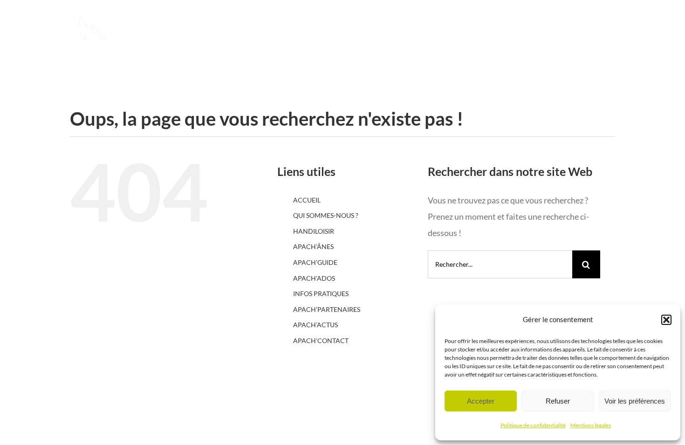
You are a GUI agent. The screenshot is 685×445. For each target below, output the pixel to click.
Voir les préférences (634, 401)
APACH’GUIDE (315, 262)
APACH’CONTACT (321, 340)
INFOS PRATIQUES (321, 293)
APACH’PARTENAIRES (326, 309)
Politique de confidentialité (533, 425)
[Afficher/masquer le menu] (637, 53)
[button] (666, 319)
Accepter (480, 401)
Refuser (558, 401)
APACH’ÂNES (313, 246)
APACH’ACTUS (315, 325)
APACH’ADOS (314, 278)
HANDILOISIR (313, 231)
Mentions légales (590, 425)
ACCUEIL (307, 200)
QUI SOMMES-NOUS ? (325, 215)
